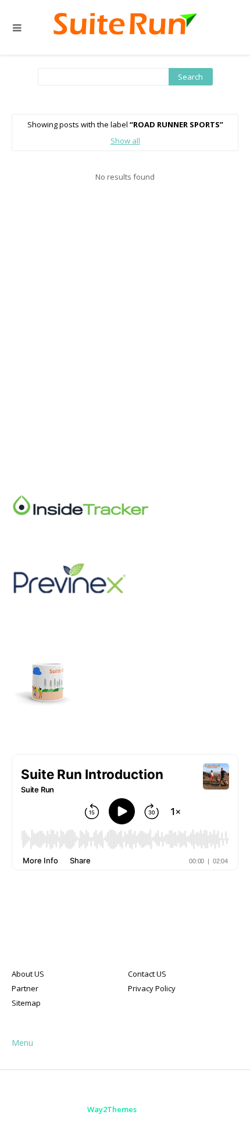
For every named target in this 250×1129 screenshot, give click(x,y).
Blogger (214, 1109)
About (118, 1088)
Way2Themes (112, 1109)
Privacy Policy (152, 988)
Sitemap (26, 1003)
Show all (125, 140)
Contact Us (165, 1088)
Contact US (147, 974)
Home (80, 1088)
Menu (22, 1042)
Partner (25, 988)
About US (28, 974)
